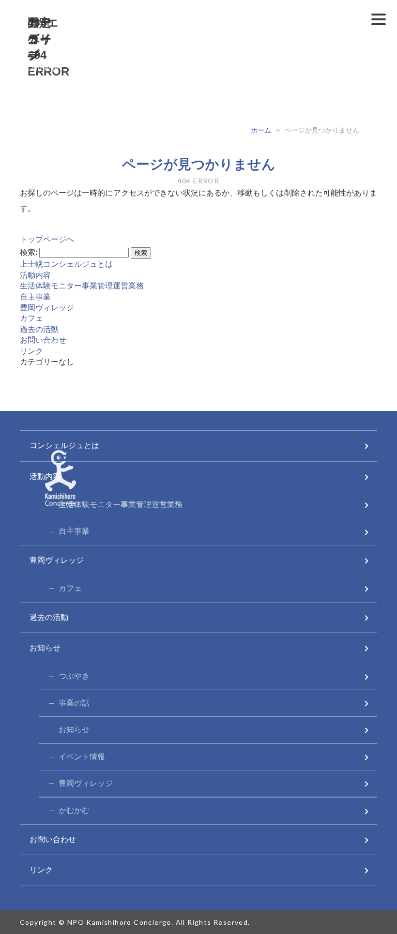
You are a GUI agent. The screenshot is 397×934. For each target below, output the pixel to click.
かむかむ (74, 810)
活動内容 (35, 275)
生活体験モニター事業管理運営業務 (82, 286)
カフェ (31, 318)
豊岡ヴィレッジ (47, 307)
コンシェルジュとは (64, 445)
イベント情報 (82, 757)
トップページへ (47, 239)
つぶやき (74, 676)
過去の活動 (39, 329)
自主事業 (35, 297)
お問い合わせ (43, 340)
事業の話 (74, 703)
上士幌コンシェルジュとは (66, 264)
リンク (31, 351)
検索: (28, 252)
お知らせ (45, 648)
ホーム (261, 130)
